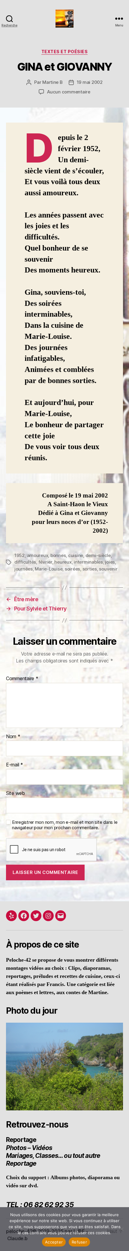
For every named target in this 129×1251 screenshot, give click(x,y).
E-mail (14, 765)
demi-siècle (98, 555)
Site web (15, 793)
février (45, 562)
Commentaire (22, 678)
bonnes (58, 555)
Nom (13, 736)
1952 (19, 555)
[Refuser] (121, 1229)
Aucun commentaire (68, 92)
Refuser (79, 1242)
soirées (72, 569)
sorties (89, 569)
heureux (62, 562)
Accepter (54, 1242)
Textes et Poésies (64, 51)
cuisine (75, 555)
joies (110, 562)
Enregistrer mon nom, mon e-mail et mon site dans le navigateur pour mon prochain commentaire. (64, 825)
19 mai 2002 (90, 82)
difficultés (25, 562)
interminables (88, 562)
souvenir (108, 569)
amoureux (37, 555)
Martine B (52, 82)
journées (23, 569)
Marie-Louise (48, 569)
